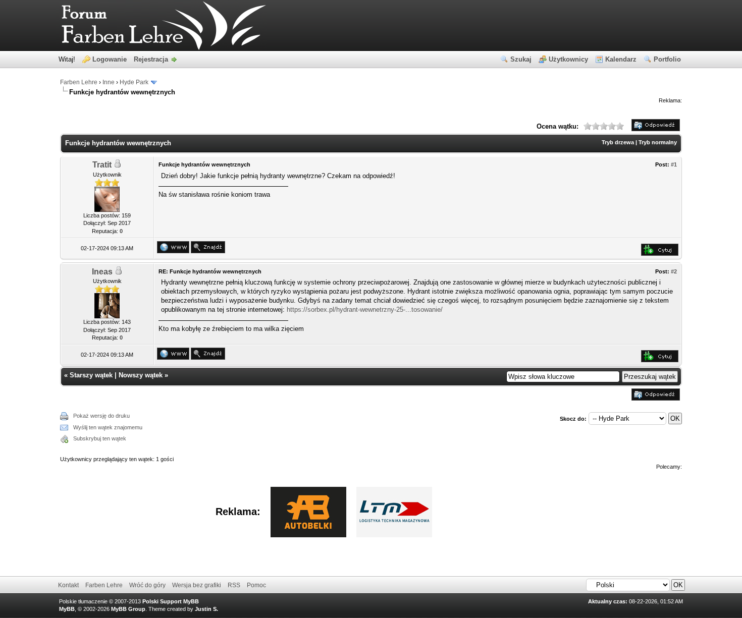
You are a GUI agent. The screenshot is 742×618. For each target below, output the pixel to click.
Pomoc (256, 585)
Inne (108, 82)
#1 (674, 164)
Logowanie (109, 59)
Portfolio (667, 59)
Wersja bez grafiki (196, 585)
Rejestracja (151, 59)
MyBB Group (128, 609)
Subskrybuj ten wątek (99, 438)
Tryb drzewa (618, 142)
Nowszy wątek (141, 375)
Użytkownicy (568, 59)
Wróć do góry (147, 585)
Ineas (102, 271)
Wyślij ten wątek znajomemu (107, 427)
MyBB (67, 609)
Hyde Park (134, 82)
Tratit (102, 164)
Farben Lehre (78, 82)
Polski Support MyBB (170, 601)
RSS (234, 585)
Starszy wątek (91, 375)
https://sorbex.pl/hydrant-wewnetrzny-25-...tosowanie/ (365, 309)
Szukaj (521, 59)
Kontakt (68, 585)
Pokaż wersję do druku (101, 416)
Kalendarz (621, 59)
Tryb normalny (658, 142)
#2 (674, 271)
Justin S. (206, 609)
